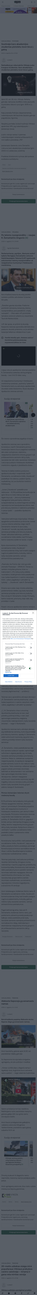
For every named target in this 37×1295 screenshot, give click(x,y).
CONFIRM (11, 675)
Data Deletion (8, 681)
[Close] (33, 613)
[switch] (30, 647)
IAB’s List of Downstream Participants (20, 638)
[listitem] (18, 644)
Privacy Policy (28, 681)
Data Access (18, 681)
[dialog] (18, 647)
